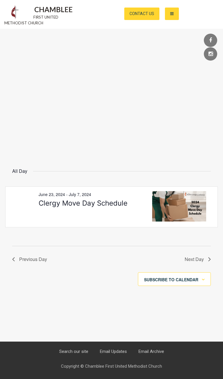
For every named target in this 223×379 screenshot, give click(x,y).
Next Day (194, 259)
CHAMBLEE (53, 9)
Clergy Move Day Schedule (83, 203)
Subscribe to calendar (171, 279)
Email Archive (151, 351)
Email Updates (113, 351)
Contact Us (142, 13)
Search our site (73, 351)
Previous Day (33, 259)
